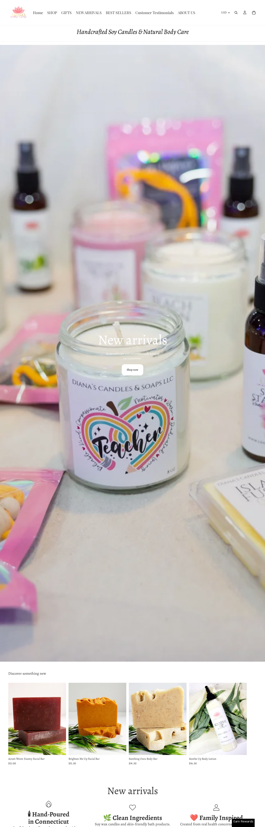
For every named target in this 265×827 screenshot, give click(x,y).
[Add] (59, 748)
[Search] (236, 12)
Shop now (132, 370)
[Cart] (253, 12)
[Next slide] (252, 724)
